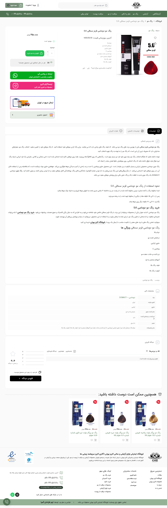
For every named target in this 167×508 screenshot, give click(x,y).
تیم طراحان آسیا (47, 502)
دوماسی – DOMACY (127, 297)
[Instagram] (17, 495)
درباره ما (159, 485)
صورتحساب (133, 485)
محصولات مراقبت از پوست (103, 492)
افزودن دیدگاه (27, 378)
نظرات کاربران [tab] (114, 131)
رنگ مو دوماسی (148, 280)
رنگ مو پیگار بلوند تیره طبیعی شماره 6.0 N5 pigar (117, 434)
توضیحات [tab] (152, 131)
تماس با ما (158, 488)
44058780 (51, 483)
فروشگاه (159, 21)
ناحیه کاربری (133, 475)
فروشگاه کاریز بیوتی (156, 478)
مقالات (160, 475)
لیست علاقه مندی (131, 479)
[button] (159, 440)
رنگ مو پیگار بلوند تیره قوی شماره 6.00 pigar (84, 434)
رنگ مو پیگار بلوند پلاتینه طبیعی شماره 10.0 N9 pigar (148, 434)
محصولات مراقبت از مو (104, 485)
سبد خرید (133, 482)
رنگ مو (150, 21)
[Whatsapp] (12, 495)
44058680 (51, 478)
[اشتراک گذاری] (155, 43)
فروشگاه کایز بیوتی (97, 222)
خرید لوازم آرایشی (105, 488)
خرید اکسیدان (106, 478)
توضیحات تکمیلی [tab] (134, 131)
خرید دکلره (107, 482)
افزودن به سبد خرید (33, 53)
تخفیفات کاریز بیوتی (155, 482)
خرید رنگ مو (107, 475)
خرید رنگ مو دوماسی (25, 212)
